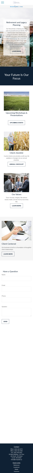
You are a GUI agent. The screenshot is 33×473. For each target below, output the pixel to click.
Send (5, 321)
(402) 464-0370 (18, 449)
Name (3, 275)
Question (4, 307)
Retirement (16, 465)
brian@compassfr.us (16, 459)
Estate (16, 469)
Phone (4, 296)
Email (3, 285)
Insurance (16, 471)
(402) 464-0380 (18, 451)
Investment (16, 467)
